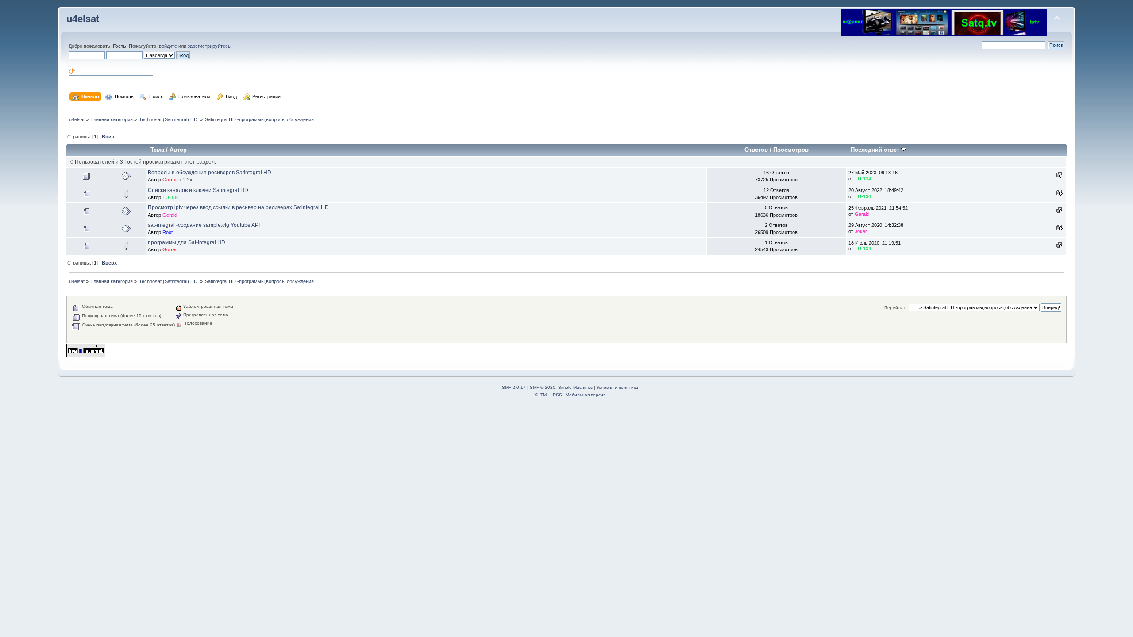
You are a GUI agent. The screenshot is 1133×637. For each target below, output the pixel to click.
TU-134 (863, 178)
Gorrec (170, 179)
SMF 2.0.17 (514, 387)
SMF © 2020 (542, 387)
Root (167, 232)
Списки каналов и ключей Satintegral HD (198, 190)
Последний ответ (876, 149)
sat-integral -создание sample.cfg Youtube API (204, 225)
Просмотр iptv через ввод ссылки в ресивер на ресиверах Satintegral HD (238, 207)
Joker (861, 231)
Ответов (756, 149)
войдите (168, 46)
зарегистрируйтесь (209, 46)
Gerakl (169, 215)
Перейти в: (896, 307)
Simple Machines (575, 387)
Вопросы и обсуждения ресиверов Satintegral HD (209, 172)
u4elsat (82, 18)
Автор (178, 149)
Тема (157, 149)
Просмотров (791, 149)
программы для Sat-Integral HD (186, 242)
